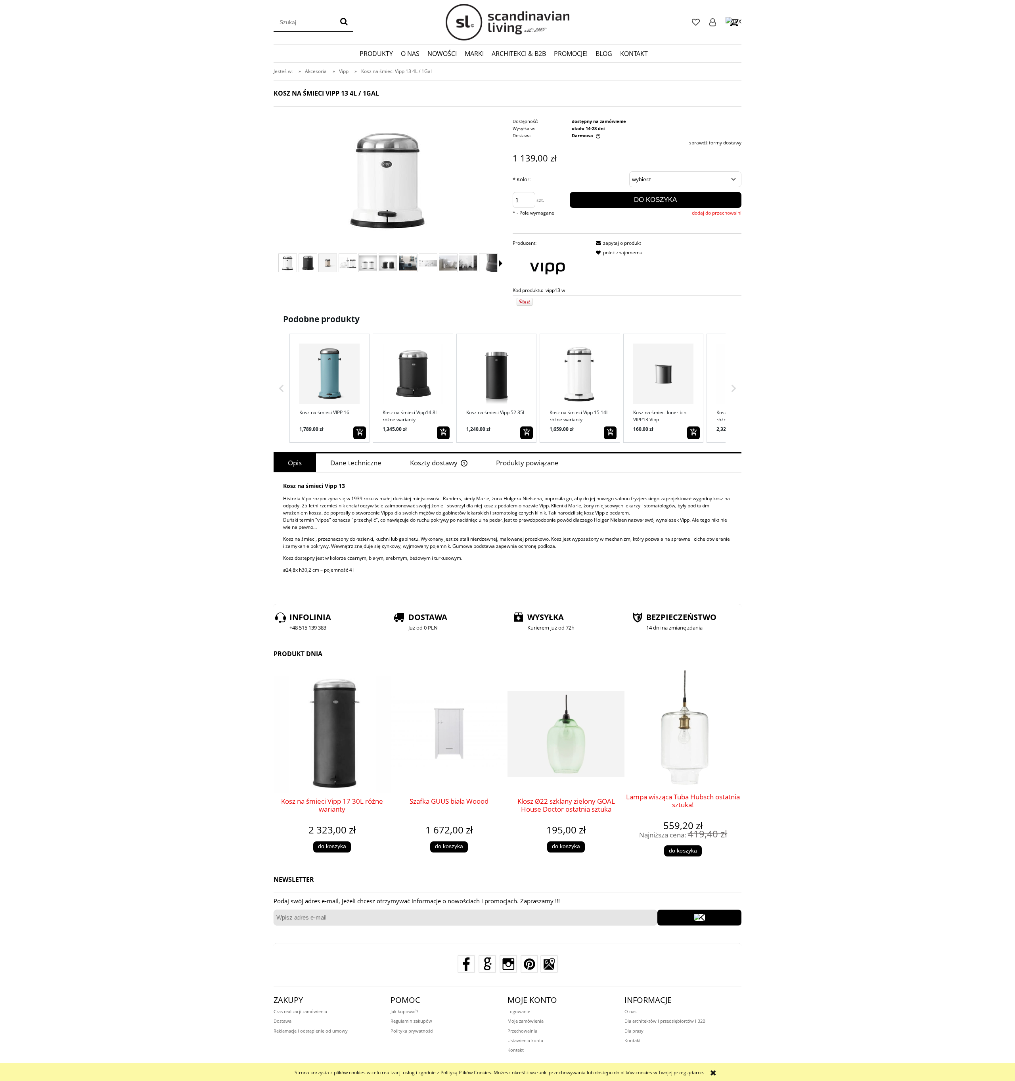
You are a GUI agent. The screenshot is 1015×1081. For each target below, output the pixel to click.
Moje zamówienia (526, 1021)
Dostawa (282, 1021)
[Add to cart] (359, 432)
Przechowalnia (522, 1031)
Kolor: (521, 179)
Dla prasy (633, 1031)
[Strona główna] (507, 22)
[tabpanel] (507, 534)
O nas (630, 1011)
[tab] (295, 462)
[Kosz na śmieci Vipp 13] (288, 263)
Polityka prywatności (412, 1031)
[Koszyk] (733, 22)
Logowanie (713, 22)
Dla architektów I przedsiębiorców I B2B (664, 1021)
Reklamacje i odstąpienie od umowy (311, 1031)
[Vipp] (547, 266)
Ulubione (696, 22)
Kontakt (516, 1050)
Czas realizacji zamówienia (300, 1011)
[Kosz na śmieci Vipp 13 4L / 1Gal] (328, 263)
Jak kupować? (404, 1011)
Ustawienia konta (525, 1040)
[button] (281, 388)
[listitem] (329, 388)
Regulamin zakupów (411, 1021)
